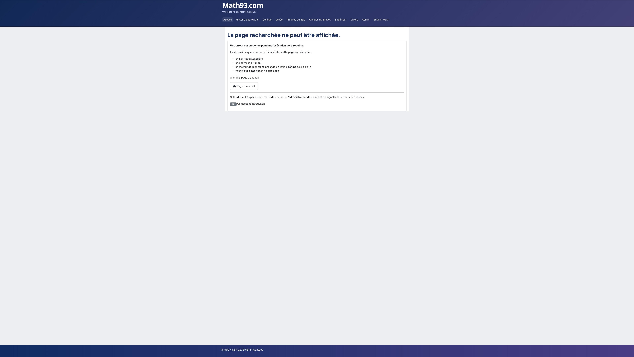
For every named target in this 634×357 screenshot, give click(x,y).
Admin (366, 19)
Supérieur (341, 19)
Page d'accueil (245, 86)
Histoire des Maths (247, 19)
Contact (258, 349)
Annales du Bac (296, 19)
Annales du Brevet (320, 19)
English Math (381, 19)
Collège (267, 19)
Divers (354, 19)
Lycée (279, 19)
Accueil (227, 19)
